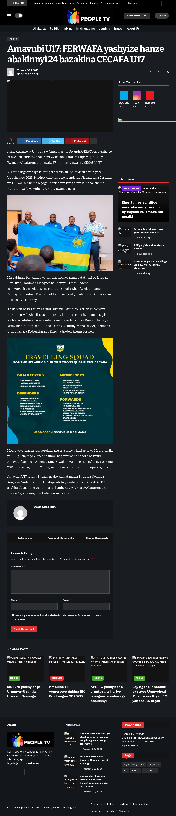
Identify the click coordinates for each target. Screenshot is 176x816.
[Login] (166, 3)
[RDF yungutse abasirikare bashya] (124, 248)
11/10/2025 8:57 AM (28, 74)
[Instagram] (19, 772)
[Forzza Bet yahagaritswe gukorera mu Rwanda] (124, 232)
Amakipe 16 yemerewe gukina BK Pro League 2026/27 (67, 691)
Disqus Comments (97, 538)
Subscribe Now (137, 15)
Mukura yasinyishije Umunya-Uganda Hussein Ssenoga (23, 691)
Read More (32, 763)
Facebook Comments (61, 538)
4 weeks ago (144, 237)
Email (67, 600)
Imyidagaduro (131, 189)
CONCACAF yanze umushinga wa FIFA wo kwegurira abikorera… (150, 265)
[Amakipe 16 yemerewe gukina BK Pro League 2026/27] (67, 669)
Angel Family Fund (134, 764)
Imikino (13, 39)
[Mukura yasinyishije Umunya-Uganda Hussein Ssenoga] (25, 669)
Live (163, 15)
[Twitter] (153, 3)
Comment (18, 566)
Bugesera (154, 764)
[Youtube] (158, 3)
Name (15, 600)
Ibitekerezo (25, 538)
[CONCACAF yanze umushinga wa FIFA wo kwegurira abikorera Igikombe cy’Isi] (124, 264)
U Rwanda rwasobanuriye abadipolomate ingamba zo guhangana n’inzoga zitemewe (75, 3)
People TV (23, 807)
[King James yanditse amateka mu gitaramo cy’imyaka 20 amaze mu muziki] (143, 204)
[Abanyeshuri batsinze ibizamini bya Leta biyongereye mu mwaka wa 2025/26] (70, 781)
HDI (125, 770)
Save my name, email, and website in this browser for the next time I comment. (58, 617)
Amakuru (57, 678)
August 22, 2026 (93, 749)
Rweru (135, 770)
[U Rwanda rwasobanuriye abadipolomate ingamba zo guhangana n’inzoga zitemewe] (70, 738)
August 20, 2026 (93, 791)
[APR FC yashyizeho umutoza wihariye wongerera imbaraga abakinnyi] (109, 669)
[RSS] (27, 772)
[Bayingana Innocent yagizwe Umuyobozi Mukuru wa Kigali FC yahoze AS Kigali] (150, 669)
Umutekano (150, 770)
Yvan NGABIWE (27, 70)
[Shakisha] (166, 28)
